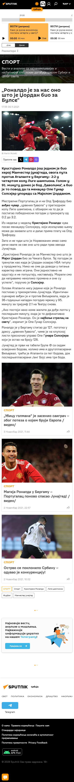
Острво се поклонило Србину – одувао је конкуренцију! (31, 569)
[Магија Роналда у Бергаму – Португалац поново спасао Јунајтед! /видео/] (37, 461)
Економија (35, 696)
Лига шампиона (55, 589)
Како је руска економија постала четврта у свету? (24, 31)
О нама (6, 725)
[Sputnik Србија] (10, 5)
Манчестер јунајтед (24, 595)
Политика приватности (14, 742)
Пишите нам (42, 725)
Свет (4, 696)
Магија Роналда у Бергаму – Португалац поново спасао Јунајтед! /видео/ (37, 496)
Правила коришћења (22, 725)
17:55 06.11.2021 (10, 106)
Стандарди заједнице (14, 730)
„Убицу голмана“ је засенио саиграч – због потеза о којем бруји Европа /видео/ (36, 420)
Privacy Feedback (37, 742)
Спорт (17, 589)
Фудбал (7, 595)
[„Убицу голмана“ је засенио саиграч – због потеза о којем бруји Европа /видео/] (37, 385)
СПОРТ (9, 410)
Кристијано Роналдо (34, 589)
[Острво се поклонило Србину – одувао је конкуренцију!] (37, 537)
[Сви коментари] (5, 777)
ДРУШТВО (52, 696)
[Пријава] (48, 3)
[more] (68, 431)
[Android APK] (12, 752)
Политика (17, 696)
